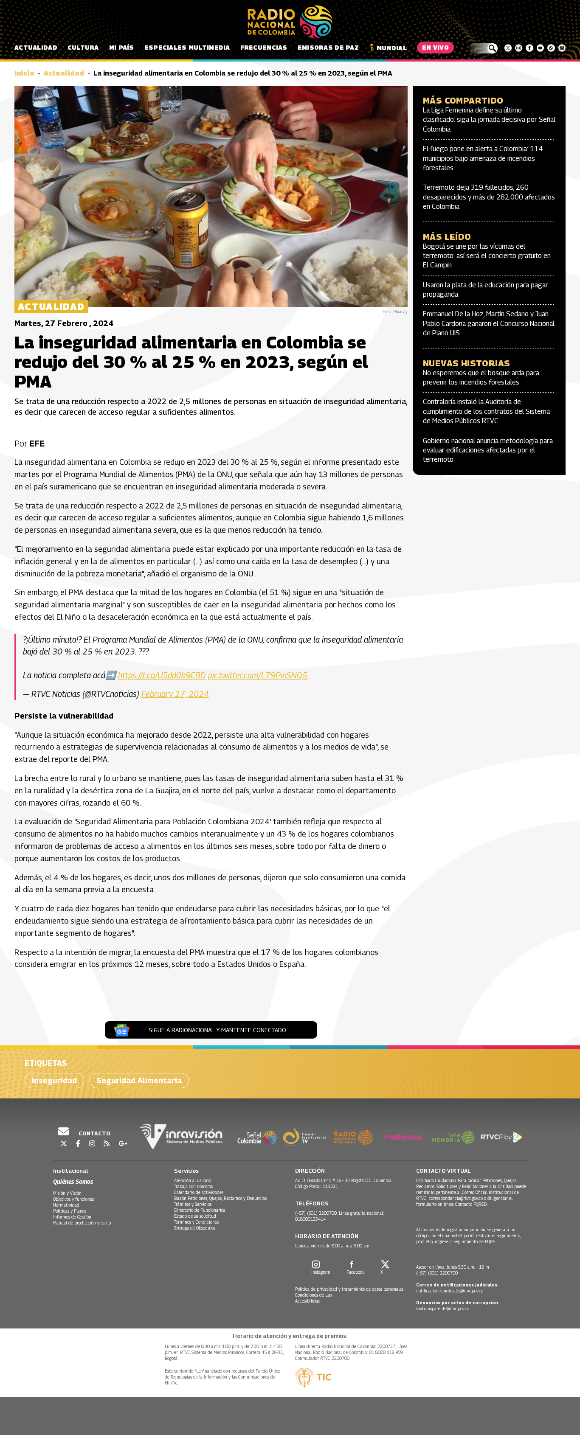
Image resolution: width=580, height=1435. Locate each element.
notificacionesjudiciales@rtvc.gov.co (449, 1290)
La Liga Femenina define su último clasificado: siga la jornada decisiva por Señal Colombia (489, 119)
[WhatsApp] (551, 48)
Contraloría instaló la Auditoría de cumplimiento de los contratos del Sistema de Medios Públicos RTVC (486, 411)
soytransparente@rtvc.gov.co (442, 1308)
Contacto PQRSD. (472, 1204)
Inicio (24, 73)
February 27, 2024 (175, 694)
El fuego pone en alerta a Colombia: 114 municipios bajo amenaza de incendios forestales (483, 158)
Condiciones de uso (313, 1294)
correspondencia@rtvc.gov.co (456, 1198)
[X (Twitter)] (508, 48)
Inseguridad (54, 1080)
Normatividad (66, 1205)
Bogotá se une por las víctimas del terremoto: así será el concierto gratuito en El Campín (487, 256)
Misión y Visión (67, 1193)
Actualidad (35, 47)
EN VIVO (435, 47)
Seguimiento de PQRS (474, 1241)
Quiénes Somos (73, 1181)
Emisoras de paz (328, 47)
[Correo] (562, 48)
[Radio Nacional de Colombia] (290, 22)
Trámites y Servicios (192, 1204)
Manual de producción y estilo (82, 1222)
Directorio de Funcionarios (199, 1210)
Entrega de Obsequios (194, 1227)
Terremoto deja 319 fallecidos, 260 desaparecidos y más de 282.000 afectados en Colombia (489, 197)
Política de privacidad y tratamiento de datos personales (349, 1289)
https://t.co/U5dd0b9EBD (162, 675)
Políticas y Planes (69, 1210)
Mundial (392, 47)
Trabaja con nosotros (193, 1186)
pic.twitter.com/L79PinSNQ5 (257, 675)
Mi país (121, 47)
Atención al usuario (192, 1180)
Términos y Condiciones (196, 1221)
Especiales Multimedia (187, 47)
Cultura (83, 47)
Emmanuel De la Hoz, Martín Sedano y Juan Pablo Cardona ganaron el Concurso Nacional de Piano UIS (489, 323)
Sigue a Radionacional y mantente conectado (217, 1029)
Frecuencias (263, 47)
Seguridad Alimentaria (139, 1080)
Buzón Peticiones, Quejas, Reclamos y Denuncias (220, 1198)
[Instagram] (518, 48)
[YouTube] (540, 48)
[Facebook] (529, 48)
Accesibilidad (308, 1300)
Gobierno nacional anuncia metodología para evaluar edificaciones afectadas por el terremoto (488, 450)
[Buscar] (482, 48)
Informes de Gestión (72, 1216)
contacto (93, 1133)
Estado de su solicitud (195, 1216)
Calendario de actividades (198, 1192)
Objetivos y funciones (73, 1199)
